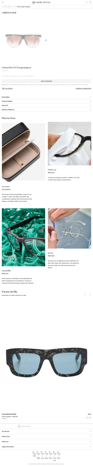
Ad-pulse (61, 464)
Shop (7, 6)
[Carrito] (90, 2)
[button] (46, 81)
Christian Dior (12, 6)
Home (3, 6)
